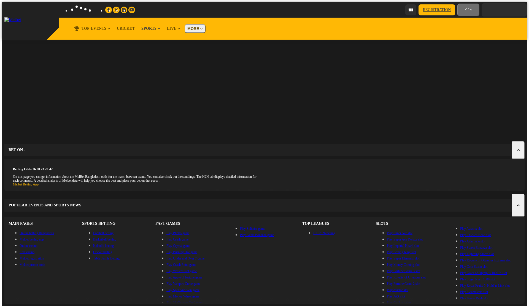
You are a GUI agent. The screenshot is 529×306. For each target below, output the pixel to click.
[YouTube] (131, 10)
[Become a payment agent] (410, 9)
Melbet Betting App (26, 184)
